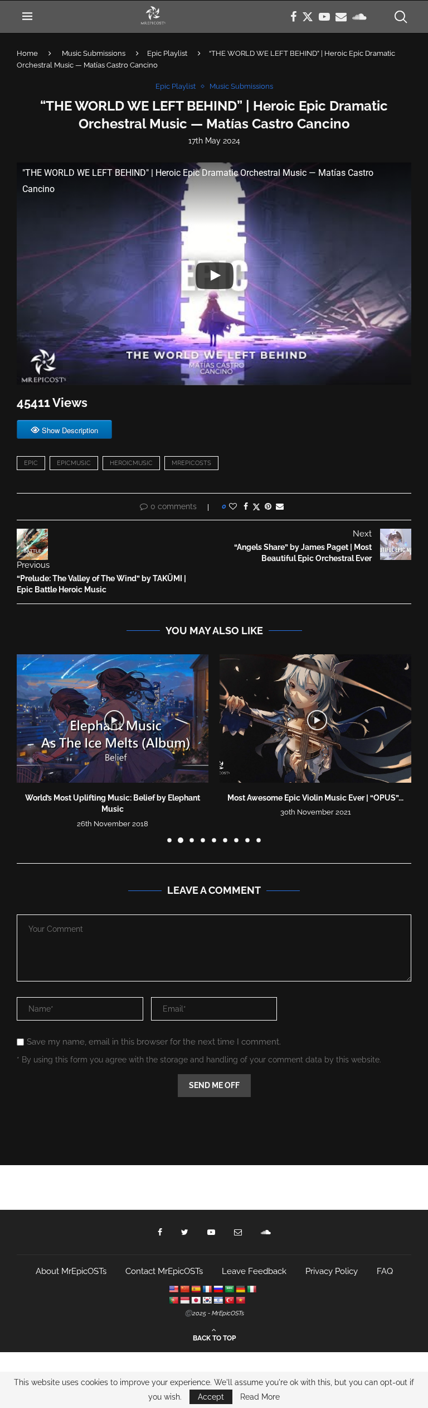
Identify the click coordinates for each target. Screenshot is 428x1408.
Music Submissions (93, 53)
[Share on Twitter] (256, 506)
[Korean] (207, 1300)
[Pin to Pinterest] (268, 506)
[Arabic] (229, 1289)
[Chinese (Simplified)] (184, 1289)
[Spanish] (196, 1289)
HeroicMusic (131, 463)
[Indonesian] (184, 1300)
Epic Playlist (167, 53)
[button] (31, 748)
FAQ (385, 1271)
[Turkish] (229, 1300)
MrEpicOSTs (191, 463)
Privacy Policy (331, 1271)
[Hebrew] (218, 1300)
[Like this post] (233, 506)
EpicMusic (74, 463)
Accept (211, 1396)
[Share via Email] (280, 506)
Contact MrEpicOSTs (164, 1271)
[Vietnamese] (240, 1300)
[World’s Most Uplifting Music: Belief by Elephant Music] (112, 718)
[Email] (341, 17)
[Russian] (218, 1289)
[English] (173, 1289)
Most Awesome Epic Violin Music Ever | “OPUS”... (315, 797)
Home (27, 53)
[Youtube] (324, 17)
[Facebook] (293, 17)
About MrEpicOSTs (71, 1271)
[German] (240, 1289)
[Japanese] (196, 1300)
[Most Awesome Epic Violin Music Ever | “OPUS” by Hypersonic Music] (315, 718)
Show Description (70, 430)
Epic (31, 463)
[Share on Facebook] (246, 506)
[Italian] (251, 1289)
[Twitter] (307, 17)
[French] (207, 1289)
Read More (260, 1397)
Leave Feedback (254, 1271)
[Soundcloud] (359, 17)
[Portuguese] (173, 1300)
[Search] (400, 17)
